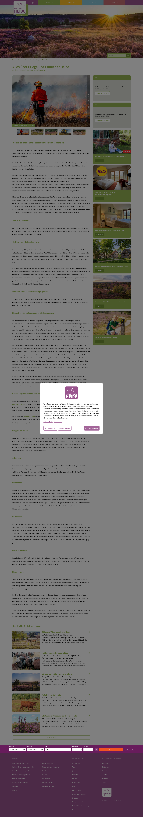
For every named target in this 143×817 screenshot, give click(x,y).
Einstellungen (64, 428)
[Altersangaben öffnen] (96, 749)
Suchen (111, 750)
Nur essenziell (50, 428)
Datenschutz (48, 422)
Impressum (58, 422)
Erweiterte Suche (129, 750)
